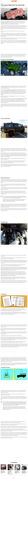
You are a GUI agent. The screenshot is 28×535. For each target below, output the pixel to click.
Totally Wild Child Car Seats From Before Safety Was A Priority (17, 472)
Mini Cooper (13, 86)
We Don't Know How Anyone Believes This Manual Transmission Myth (10, 472)
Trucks (5, 3)
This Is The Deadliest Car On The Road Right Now (3, 472)
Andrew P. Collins (3, 6)
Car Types (2, 3)
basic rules (11, 26)
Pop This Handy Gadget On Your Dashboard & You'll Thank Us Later (24, 472)
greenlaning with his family (13, 165)
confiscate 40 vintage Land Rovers (11, 90)
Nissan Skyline (5, 86)
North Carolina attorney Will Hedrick (20, 98)
